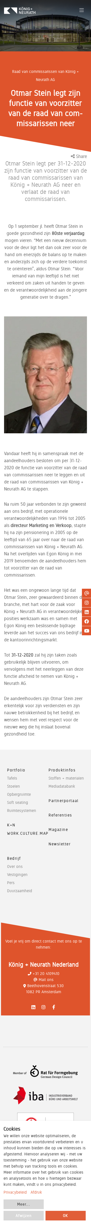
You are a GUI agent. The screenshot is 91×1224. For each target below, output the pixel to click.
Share (81, 156)
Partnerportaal (64, 800)
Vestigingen (17, 874)
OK (65, 1215)
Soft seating (17, 802)
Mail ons (46, 979)
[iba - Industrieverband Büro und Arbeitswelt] (45, 1096)
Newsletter (60, 844)
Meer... (23, 1204)
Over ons (15, 866)
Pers (11, 882)
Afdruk (36, 1192)
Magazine (58, 829)
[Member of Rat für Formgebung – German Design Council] (45, 1072)
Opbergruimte (19, 794)
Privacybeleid (15, 1192)
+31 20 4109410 (46, 973)
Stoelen (13, 786)
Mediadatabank (62, 786)
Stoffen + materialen (66, 778)
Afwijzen (24, 1215)
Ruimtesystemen (21, 810)
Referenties (60, 815)
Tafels (12, 778)
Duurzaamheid (19, 890)
